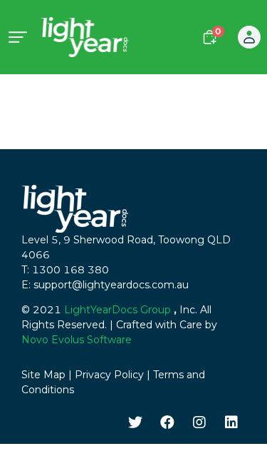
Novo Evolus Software (76, 339)
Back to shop (212, 97)
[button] (249, 37)
